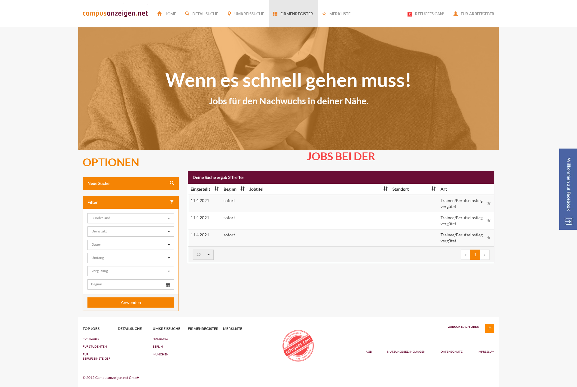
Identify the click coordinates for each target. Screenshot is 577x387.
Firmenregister (296, 13)
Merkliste (339, 13)
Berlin (158, 346)
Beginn (230, 189)
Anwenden (131, 302)
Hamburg (160, 338)
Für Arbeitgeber (477, 13)
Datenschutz (452, 351)
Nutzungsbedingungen (406, 351)
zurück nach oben (463, 326)
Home (169, 13)
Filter (92, 202)
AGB (369, 351)
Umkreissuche (249, 13)
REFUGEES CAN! (429, 13)
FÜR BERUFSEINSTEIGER (96, 356)
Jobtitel (256, 189)
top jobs (91, 328)
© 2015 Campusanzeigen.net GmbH (111, 377)
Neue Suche (98, 183)
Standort (400, 189)
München (161, 354)
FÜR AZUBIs (91, 338)
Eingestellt (200, 189)
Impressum (486, 351)
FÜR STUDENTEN (95, 346)
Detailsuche (204, 13)
